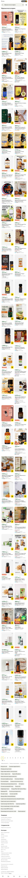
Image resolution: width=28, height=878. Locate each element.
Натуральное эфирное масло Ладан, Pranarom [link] (7, 652)
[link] (4, 766)
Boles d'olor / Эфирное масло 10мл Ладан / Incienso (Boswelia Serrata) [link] (20, 299)
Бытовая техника (4, 835)
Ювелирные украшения (5, 861)
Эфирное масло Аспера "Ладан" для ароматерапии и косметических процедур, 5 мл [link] (7, 78)
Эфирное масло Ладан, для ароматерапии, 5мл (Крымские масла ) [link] (7, 274)
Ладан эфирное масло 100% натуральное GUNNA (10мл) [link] (7, 299)
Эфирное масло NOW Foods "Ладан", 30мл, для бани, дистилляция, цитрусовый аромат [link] (20, 397)
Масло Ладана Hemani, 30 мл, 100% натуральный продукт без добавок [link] (7, 372)
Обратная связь (4, 865)
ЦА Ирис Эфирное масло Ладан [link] (20, 652)
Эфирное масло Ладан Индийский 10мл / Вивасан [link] (7, 554)
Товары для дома (4, 842)
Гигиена (2, 837)
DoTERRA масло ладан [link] (6, 578)
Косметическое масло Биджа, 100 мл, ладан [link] (6, 749)
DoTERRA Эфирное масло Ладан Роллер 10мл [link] (7, 725)
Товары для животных (5, 856)
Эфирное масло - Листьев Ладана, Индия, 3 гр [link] (7, 677)
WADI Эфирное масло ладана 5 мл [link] (19, 725)
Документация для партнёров (7, 820)
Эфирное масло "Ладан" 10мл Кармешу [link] (19, 274)
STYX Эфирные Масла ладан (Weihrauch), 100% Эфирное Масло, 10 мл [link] (20, 372)
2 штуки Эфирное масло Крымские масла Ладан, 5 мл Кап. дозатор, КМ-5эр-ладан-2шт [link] (20, 449)
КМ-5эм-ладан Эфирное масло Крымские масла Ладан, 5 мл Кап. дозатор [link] (20, 78)
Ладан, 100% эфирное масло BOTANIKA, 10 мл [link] (20, 249)
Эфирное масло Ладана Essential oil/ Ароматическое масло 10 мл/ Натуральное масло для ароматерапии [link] (7, 29)
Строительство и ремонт (6, 858)
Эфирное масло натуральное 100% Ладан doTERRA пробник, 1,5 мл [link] (7, 476)
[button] (26, 5)
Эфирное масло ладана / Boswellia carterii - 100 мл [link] (20, 579)
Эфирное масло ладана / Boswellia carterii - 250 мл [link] (7, 604)
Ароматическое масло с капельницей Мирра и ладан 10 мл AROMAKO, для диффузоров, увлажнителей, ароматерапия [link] (7, 201)
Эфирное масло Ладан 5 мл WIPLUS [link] (20, 29)
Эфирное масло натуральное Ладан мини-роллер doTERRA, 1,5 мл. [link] (20, 201)
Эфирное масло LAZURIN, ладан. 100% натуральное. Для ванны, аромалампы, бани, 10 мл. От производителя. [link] (7, 128)
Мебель (2, 834)
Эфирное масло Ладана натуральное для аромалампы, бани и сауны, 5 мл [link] (7, 225)
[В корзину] (12, 24)
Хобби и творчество (5, 847)
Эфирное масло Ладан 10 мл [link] (20, 424)
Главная (3, 876)
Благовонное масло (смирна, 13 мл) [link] (20, 104)
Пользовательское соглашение (7, 864)
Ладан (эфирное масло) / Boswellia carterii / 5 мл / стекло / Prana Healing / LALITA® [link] (20, 604)
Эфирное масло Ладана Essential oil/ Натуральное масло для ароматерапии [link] (7, 425)
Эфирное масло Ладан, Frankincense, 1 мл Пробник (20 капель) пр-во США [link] (20, 501)
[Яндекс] (10, 873)
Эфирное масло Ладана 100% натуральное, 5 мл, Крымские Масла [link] (6, 397)
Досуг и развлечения (5, 832)
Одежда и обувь (4, 841)
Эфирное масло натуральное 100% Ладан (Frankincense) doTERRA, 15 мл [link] (20, 677)
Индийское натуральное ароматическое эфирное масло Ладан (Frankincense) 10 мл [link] (20, 348)
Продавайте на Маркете (6, 819)
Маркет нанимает (4, 867)
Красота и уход (4, 846)
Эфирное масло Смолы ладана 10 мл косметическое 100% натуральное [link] (19, 54)
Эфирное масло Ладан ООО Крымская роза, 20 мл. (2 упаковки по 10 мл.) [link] (20, 554)
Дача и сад (3, 849)
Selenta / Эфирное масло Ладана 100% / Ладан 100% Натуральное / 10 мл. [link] (7, 527)
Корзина (19, 876)
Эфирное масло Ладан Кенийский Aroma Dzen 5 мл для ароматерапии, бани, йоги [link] (7, 501)
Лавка (8, 876)
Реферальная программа (6, 827)
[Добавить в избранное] (12, 11)
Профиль (25, 876)
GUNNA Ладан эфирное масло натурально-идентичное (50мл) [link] (6, 448)
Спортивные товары (5, 854)
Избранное (14, 876)
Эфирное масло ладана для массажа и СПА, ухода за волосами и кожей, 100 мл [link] (7, 175)
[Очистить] (22, 4)
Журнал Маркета (4, 869)
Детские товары (4, 859)
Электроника (3, 839)
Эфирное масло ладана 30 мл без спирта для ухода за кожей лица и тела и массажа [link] (20, 128)
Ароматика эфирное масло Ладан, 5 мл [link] (20, 476)
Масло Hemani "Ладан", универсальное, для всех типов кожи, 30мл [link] (20, 702)
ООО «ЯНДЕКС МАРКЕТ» (9, 871)
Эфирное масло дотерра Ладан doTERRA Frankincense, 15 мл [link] (7, 54)
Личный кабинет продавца (6, 817)
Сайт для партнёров (5, 822)
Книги (2, 851)
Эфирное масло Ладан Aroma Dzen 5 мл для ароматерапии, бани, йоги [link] (20, 323)
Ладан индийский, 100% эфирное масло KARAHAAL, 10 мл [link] (7, 701)
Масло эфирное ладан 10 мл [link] (20, 224)
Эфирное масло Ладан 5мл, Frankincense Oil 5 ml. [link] (7, 348)
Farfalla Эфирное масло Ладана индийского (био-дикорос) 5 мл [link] (20, 749)
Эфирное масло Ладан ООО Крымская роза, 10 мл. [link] (20, 175)
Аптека (2, 844)
